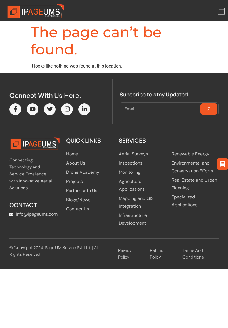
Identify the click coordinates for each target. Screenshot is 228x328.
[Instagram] (67, 109)
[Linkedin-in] (84, 109)
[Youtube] (32, 109)
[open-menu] (221, 11)
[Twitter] (50, 109)
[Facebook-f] (15, 109)
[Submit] (208, 109)
